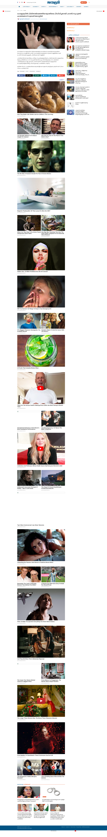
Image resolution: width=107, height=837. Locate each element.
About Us (63, 826)
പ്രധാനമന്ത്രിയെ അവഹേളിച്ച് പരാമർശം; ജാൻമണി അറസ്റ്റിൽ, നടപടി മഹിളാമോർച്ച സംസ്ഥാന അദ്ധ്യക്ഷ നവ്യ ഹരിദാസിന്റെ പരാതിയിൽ (24, 816)
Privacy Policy (78, 826)
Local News (70, 6)
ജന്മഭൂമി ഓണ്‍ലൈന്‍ (25, 19)
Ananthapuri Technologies (27, 828)
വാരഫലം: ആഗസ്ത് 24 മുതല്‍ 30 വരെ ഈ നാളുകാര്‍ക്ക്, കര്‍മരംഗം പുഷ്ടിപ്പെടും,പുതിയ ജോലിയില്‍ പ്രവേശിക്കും (82, 89)
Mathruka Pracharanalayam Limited (24, 826)
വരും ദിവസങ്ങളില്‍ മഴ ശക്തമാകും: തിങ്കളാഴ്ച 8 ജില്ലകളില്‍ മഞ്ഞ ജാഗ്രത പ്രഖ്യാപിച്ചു (81, 81)
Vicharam (35, 6)
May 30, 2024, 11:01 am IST (34, 19)
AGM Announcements (86, 826)
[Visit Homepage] (53, 2)
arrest (27, 71)
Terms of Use (73, 826)
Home (18, 10)
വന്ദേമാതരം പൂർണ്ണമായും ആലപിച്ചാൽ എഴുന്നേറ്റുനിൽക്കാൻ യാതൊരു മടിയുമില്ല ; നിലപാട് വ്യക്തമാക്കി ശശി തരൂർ (82, 73)
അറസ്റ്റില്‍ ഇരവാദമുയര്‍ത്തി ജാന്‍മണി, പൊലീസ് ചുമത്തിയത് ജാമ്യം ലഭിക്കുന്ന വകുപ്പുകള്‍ (28, 800)
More (61, 6)
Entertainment (52, 6)
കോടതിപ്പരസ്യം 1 (71, 27)
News (21, 10)
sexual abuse (32, 71)
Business (86, 6)
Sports (43, 6)
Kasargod (45, 19)
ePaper (84, 2)
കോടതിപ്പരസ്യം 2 (71, 30)
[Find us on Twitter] (22, 2)
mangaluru (38, 71)
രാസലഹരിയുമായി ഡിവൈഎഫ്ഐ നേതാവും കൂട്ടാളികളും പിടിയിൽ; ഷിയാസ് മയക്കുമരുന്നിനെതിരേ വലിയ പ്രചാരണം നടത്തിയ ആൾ (57, 816)
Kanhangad (22, 71)
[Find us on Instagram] (19, 2)
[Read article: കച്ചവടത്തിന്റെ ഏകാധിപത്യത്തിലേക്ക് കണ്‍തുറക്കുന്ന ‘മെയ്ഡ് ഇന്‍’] (70, 97)
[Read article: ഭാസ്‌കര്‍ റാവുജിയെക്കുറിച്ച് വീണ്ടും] (70, 104)
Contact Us (68, 826)
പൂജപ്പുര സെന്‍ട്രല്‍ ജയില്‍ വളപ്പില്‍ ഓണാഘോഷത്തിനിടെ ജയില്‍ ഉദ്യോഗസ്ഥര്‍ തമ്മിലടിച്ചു (82, 56)
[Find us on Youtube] (24, 2)
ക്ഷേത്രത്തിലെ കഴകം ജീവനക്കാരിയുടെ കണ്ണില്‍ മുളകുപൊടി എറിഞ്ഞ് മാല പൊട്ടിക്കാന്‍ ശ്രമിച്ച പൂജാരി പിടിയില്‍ (81, 65)
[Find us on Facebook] (17, 2)
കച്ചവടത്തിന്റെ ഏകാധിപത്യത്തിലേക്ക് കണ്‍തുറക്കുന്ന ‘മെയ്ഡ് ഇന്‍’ (81, 97)
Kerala (25, 10)
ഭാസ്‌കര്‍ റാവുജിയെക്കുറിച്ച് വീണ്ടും (81, 103)
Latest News (26, 6)
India (36, 810)
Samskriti (78, 6)
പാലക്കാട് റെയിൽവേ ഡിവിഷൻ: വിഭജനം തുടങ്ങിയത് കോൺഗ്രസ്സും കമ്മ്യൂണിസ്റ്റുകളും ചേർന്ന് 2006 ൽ (82, 113)
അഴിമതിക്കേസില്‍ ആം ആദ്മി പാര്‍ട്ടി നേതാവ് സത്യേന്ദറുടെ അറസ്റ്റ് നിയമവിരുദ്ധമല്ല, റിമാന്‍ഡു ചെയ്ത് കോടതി (41, 815)
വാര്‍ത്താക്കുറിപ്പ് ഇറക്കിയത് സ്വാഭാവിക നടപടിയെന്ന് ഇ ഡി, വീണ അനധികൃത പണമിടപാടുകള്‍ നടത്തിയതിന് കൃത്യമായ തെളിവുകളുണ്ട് (82, 40)
